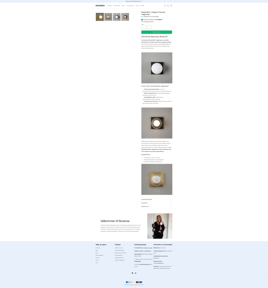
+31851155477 (147, 251)
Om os (97, 260)
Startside (98, 247)
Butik (97, 252)
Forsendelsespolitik (119, 250)
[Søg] (165, 5)
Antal (142, 24)
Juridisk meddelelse (119, 260)
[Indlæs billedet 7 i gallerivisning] (125, 17)
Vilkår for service (119, 247)
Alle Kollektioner (99, 255)
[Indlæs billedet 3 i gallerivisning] (108, 17)
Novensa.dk (129, 284)
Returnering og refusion (120, 252)
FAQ (97, 262)
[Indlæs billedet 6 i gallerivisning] (117, 17)
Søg (96, 250)
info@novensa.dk (147, 247)
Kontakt (97, 257)
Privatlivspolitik (118, 255)
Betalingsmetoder (119, 257)
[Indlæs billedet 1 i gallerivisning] (100, 17)
